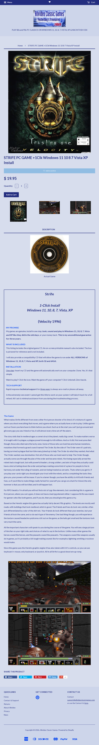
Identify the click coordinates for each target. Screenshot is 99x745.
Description (48, 229)
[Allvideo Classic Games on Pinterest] (37, 698)
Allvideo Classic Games (49, 730)
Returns (7, 704)
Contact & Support (11, 700)
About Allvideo (9, 708)
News (6, 715)
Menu (9, 2)
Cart (93, 2)
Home (20, 45)
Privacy (7, 711)
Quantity (8, 186)
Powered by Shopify (66, 730)
